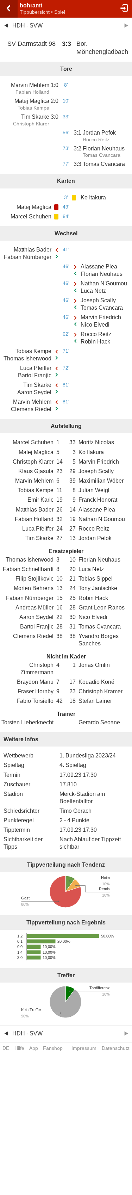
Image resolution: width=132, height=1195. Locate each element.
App (33, 1048)
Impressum (83, 1048)
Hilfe (19, 1048)
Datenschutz (116, 1048)
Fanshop (53, 1048)
